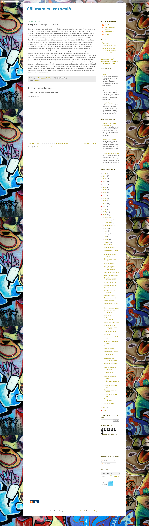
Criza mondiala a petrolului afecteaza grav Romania (111, 267)
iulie (106, 231)
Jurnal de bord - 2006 (109, 45)
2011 (104, 212)
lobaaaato (82, 511)
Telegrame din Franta (111, 351)
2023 (105, 179)
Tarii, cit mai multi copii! (111, 272)
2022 (105, 181)
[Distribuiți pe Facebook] (64, 78)
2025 (105, 173)
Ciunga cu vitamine (110, 331)
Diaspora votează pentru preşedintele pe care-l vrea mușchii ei (109, 61)
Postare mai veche (90, 143)
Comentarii (106, 464)
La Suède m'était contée (110, 53)
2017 (105, 195)
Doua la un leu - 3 (110, 282)
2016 (105, 198)
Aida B (107, 25)
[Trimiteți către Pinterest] (66, 78)
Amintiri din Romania (109, 139)
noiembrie (108, 220)
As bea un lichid (109, 263)
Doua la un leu (109, 346)
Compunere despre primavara (110, 399)
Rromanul (107, 334)
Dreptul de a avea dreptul (110, 260)
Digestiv (106, 288)
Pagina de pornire (62, 143)
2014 (105, 204)
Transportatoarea (109, 247)
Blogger (95, 511)
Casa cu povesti (109, 348)
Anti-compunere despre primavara (110, 359)
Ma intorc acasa (109, 403)
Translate (116, 476)
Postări (105, 460)
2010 (105, 215)
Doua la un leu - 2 (110, 298)
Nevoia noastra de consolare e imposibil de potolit (111, 326)
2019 (105, 190)
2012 (105, 209)
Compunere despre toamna (110, 390)
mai (106, 236)
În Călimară (106, 43)
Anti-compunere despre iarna (109, 355)
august (107, 228)
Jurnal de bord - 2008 (109, 50)
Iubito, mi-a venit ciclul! (111, 322)
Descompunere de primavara (110, 368)
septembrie (108, 225)
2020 (105, 187)
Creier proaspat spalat (111, 308)
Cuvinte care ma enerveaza (109, 311)
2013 (105, 206)
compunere (37, 80)
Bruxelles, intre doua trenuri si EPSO (110, 278)
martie (107, 242)
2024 (105, 176)
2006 (105, 410)
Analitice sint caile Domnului (110, 291)
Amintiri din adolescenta (109, 318)
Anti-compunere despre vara (109, 373)
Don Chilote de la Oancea (110, 28)
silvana (107, 34)
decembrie (108, 217)
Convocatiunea (109, 300)
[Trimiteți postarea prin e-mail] (54, 78)
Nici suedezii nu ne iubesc (110, 153)
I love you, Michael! (110, 295)
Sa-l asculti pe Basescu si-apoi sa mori (109, 124)
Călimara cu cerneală (49, 8)
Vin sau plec (108, 244)
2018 (105, 192)
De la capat (107, 315)
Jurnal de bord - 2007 (109, 48)
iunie (106, 234)
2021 (105, 184)
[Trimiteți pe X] (62, 78)
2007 (105, 407)
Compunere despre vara (110, 89)
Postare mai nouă (34, 143)
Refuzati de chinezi (110, 285)
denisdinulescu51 (110, 31)
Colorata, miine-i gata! (111, 275)
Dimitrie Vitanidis (107, 103)
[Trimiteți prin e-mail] (58, 78)
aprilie (107, 239)
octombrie (108, 222)
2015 (105, 201)
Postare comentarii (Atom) (45, 147)
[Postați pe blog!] (60, 78)
